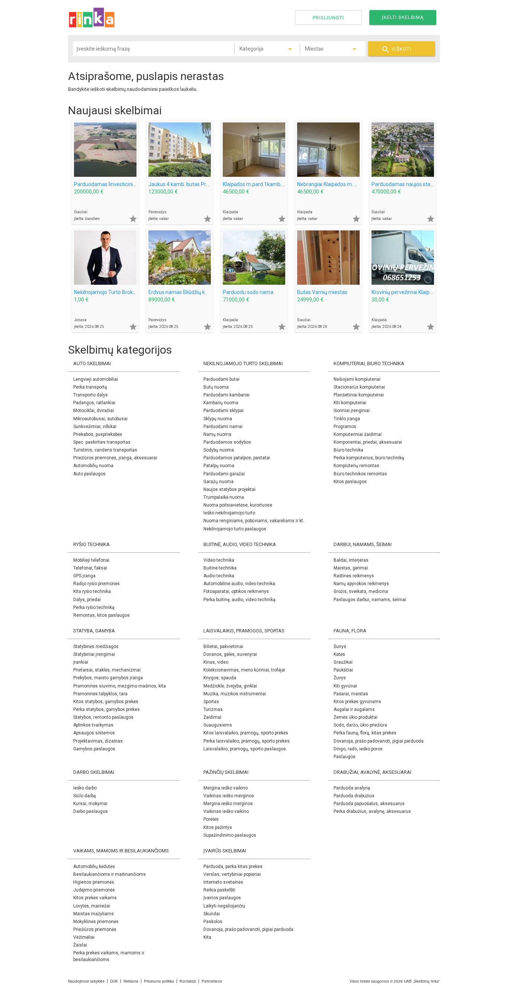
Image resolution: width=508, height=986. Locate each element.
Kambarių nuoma (220, 402)
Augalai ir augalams (354, 709)
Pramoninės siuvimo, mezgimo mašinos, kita (119, 686)
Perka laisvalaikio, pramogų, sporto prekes (246, 741)
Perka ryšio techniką (94, 607)
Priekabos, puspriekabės (97, 434)
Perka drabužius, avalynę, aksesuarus (372, 811)
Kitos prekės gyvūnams (357, 701)
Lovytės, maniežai (91, 906)
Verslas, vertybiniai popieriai (232, 874)
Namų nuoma (217, 434)
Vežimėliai (83, 937)
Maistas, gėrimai (351, 568)
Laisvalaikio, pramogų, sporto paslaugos (244, 749)
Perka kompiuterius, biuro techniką (369, 457)
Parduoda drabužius (354, 795)
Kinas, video (215, 662)
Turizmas (213, 709)
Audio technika (218, 575)
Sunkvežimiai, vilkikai (94, 426)
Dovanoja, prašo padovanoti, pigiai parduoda (379, 741)
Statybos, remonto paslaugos (103, 717)
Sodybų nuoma (218, 450)
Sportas (211, 701)
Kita (207, 937)
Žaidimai (212, 717)
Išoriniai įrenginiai (352, 410)
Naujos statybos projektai (229, 489)
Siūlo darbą (84, 795)
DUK (114, 981)
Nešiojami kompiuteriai (357, 379)
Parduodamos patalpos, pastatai (236, 457)
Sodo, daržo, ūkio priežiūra (360, 725)
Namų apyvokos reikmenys (361, 583)
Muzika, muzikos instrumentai (234, 693)
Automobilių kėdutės (94, 866)
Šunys (340, 646)
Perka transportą (90, 387)
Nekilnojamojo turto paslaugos (234, 529)
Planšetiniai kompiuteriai (359, 395)
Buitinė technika (220, 568)
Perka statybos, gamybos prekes (106, 709)
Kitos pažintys (217, 827)
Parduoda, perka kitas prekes (233, 866)
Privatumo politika (159, 981)
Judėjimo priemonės (94, 890)
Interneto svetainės (223, 882)
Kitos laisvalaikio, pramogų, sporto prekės (245, 732)
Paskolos (212, 921)
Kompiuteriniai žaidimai (358, 434)
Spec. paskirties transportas (102, 442)
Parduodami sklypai (223, 410)
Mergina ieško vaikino (225, 788)
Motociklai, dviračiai (93, 410)
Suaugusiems (217, 725)
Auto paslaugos (89, 473)
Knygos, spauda (219, 677)
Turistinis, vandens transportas (105, 450)
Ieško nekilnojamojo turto (229, 513)
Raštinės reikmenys (354, 575)
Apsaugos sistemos (94, 732)
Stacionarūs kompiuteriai (359, 387)
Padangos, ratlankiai (94, 402)
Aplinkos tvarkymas (93, 725)
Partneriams (212, 981)
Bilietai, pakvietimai (223, 646)
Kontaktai (188, 981)
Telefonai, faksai (90, 568)
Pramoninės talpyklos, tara (100, 693)
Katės (339, 654)
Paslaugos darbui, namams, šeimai (370, 599)
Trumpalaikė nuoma (223, 497)
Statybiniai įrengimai (94, 654)
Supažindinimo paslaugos (229, 835)
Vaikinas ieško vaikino (226, 811)
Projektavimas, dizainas (98, 741)
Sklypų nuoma (217, 418)
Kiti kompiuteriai (350, 402)
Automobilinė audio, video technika (239, 583)
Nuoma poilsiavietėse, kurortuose (237, 505)
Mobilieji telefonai (91, 560)
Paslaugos (345, 756)
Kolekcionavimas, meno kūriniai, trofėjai (244, 670)
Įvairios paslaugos (222, 897)
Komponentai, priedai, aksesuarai (368, 442)
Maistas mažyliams (93, 913)
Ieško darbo (85, 788)
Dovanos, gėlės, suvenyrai (230, 654)
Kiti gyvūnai (345, 686)
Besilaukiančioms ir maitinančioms (109, 874)
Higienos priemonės (93, 882)
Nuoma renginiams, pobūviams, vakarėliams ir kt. (253, 520)
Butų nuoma (216, 387)
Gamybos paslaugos (94, 749)
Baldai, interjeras (351, 560)
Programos (345, 426)
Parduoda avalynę (352, 788)
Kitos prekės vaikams (95, 897)
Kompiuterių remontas (356, 465)
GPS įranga (84, 575)
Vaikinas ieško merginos (228, 795)
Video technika (218, 560)
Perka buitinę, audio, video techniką (239, 599)
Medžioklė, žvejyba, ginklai (230, 686)
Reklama (130, 981)
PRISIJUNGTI (328, 17)
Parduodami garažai (224, 473)
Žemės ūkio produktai (355, 717)
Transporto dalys (90, 395)
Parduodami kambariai (226, 395)
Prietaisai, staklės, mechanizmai (107, 670)
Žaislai (80, 945)
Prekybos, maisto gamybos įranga (108, 677)
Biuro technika (348, 450)
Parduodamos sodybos (227, 442)
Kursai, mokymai (90, 803)
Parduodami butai (221, 379)
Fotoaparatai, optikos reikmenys (236, 591)
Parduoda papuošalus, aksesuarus (369, 803)
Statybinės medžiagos (96, 646)
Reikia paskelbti (219, 890)
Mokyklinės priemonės (96, 921)
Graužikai (343, 662)
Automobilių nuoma (93, 465)
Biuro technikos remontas (360, 473)
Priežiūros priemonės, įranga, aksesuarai (115, 457)
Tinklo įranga (347, 418)
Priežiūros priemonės (94, 929)
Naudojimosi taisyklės (86, 981)
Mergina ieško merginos (228, 803)
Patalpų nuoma (218, 465)
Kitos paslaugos (350, 481)
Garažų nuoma (218, 481)
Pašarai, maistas (351, 693)
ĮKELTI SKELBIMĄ (403, 17)
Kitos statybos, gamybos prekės (105, 701)
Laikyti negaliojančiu (224, 906)
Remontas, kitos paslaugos (101, 615)
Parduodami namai (222, 426)
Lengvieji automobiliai (95, 379)
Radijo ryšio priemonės (96, 583)
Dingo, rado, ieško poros (358, 749)
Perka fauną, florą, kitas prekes (365, 732)
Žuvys (340, 677)
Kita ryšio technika (92, 591)
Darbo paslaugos (90, 811)
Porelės (211, 819)
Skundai (211, 913)
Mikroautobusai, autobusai (100, 418)
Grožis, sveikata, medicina (361, 591)
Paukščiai (343, 670)
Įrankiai (80, 662)
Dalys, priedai (87, 599)
